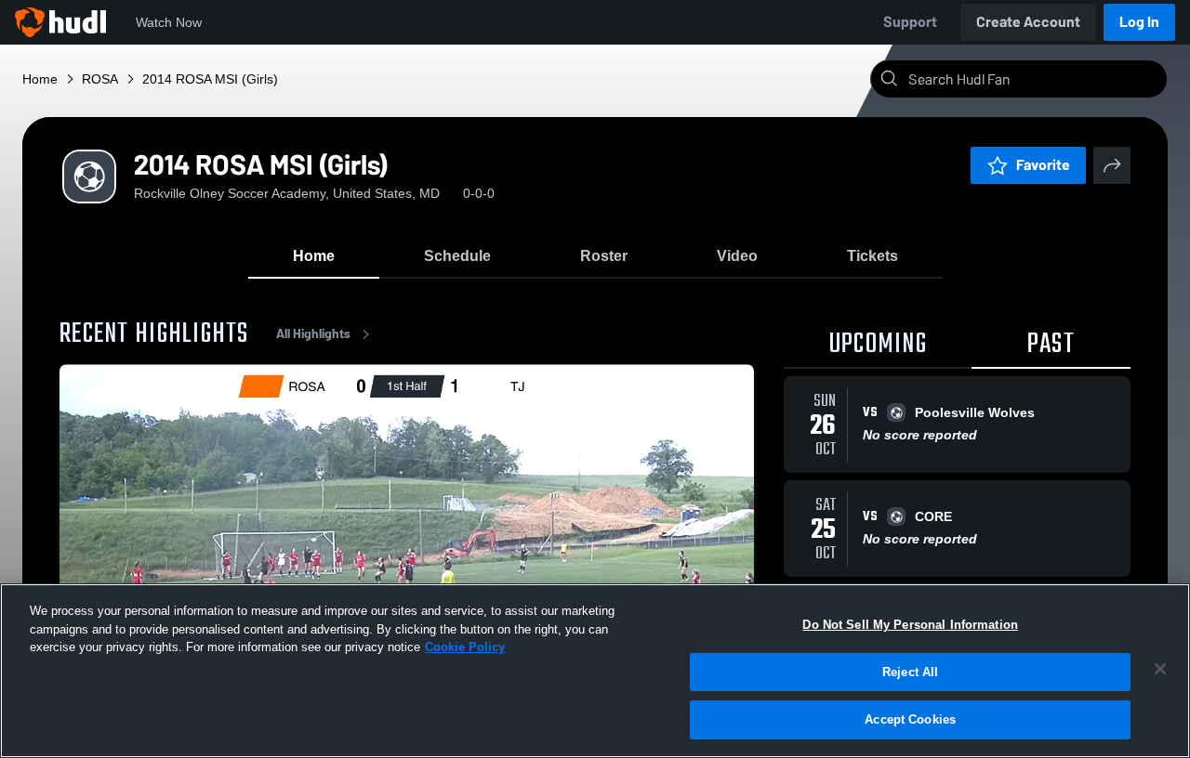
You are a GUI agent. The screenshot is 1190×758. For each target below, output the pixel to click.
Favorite (1043, 164)
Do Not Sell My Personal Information (910, 625)
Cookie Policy (465, 647)
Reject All (910, 672)
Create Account (1028, 21)
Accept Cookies (910, 719)
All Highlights (313, 334)
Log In (1139, 21)
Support (910, 21)
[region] (595, 670)
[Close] (1160, 668)
